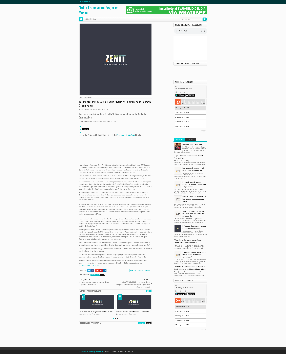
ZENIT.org (120, 134)
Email (134, 271)
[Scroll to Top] (143, 351)
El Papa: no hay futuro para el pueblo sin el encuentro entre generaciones (194, 227)
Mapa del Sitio (86, 2)
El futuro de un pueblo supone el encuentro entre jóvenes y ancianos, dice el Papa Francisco (194, 184)
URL (148, 271)
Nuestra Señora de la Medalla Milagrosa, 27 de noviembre (132, 311)
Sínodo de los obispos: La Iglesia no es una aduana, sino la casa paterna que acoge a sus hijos (193, 213)
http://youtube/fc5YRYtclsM (89, 265)
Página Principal (90, 19)
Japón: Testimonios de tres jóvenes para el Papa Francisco (96, 311)
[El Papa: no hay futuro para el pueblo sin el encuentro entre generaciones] (178, 228)
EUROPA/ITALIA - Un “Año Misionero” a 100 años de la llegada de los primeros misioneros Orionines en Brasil (190, 268)
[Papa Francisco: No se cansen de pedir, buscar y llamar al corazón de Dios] (178, 170)
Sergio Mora (130, 134)
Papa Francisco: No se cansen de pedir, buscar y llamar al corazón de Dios (193, 169)
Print (141, 271)
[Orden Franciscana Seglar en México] (81, 19)
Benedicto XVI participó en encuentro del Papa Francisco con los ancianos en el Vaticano (194, 198)
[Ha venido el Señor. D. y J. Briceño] (178, 146)
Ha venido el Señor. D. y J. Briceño (192, 144)
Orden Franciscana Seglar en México (99, 10)
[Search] (205, 19)
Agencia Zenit (95, 274)
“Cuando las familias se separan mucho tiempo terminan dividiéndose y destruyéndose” (188, 241)
